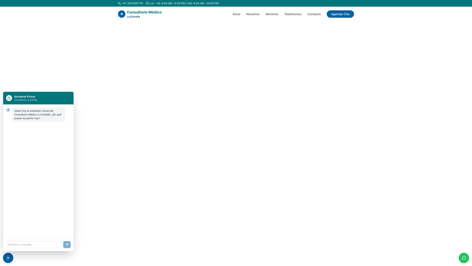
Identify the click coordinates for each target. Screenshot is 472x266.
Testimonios (293, 14)
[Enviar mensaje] (67, 244)
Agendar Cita (340, 14)
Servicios (272, 14)
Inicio (236, 14)
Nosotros (253, 14)
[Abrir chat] (8, 258)
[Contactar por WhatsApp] (464, 258)
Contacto (314, 14)
